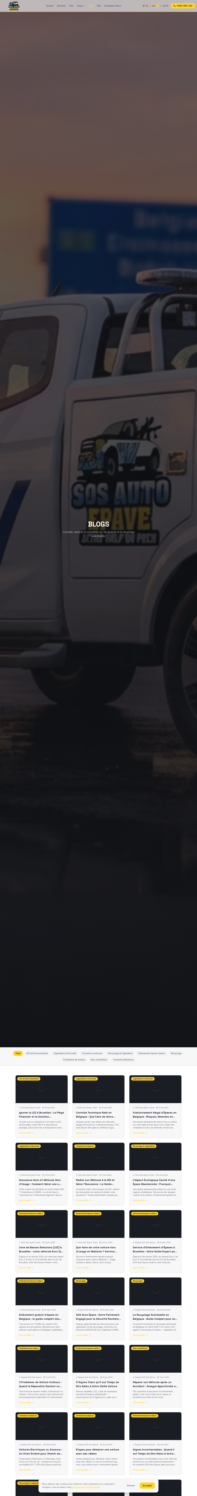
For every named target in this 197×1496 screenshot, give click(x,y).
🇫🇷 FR (155, 5)
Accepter (147, 1485)
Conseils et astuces (92, 1053)
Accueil (50, 5)
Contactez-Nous (112, 5)
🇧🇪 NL (146, 5)
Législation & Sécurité (65, 1053)
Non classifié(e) (99, 1059)
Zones (80, 5)
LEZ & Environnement (37, 1053)
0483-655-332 (184, 5)
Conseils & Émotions (123, 1059)
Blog (91, 5)
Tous (17, 1053)
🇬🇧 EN (165, 5)
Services (61, 5)
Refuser (131, 1485)
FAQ (99, 5)
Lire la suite (25, 1133)
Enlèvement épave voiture (151, 1053)
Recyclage (176, 1053)
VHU (71, 5)
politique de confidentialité (86, 1487)
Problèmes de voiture (74, 1059)
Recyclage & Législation (120, 1053)
